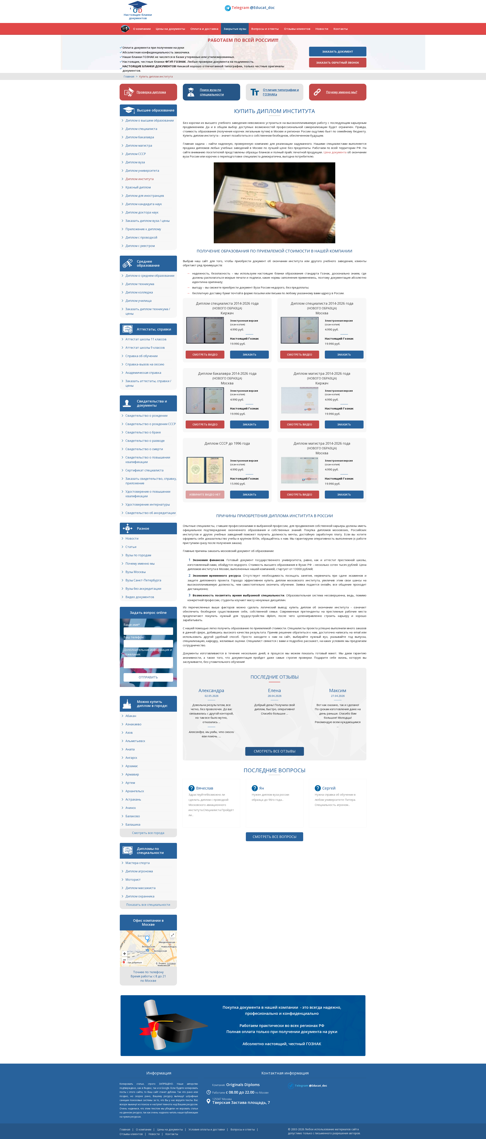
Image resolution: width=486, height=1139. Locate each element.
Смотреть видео (205, 354)
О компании (142, 29)
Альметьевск (135, 741)
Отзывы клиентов (297, 29)
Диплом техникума (139, 284)
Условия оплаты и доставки (207, 1129)
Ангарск (131, 758)
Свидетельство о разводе (145, 441)
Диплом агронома (139, 871)
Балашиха (132, 824)
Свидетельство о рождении (146, 415)
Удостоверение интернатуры (147, 504)
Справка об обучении (141, 356)
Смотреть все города (148, 833)
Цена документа (334, 152)
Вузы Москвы (135, 572)
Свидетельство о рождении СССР (150, 424)
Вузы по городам (138, 555)
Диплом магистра (138, 145)
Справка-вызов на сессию (144, 364)
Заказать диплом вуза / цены (147, 221)
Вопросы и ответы (265, 29)
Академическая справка (143, 373)
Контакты (341, 29)
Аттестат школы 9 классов (145, 347)
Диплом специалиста (141, 129)
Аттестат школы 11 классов (145, 339)
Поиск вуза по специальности (212, 92)
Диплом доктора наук (142, 212)
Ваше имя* (132, 625)
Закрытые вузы (235, 29)
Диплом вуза (135, 162)
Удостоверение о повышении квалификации (147, 493)
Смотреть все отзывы (274, 751)
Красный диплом (138, 187)
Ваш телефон (134, 637)
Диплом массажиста (140, 888)
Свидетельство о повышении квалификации (147, 459)
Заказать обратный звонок (337, 62)
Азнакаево (133, 724)
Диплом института (139, 179)
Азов (129, 732)
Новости (322, 29)
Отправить (148, 677)
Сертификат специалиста (144, 470)
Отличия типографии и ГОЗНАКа (281, 92)
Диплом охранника (139, 896)
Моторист (133, 879)
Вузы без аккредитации (143, 588)
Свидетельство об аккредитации (150, 513)
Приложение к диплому (143, 229)
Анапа (130, 749)
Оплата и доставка (204, 29)
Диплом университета (142, 170)
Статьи (130, 547)
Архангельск (134, 791)
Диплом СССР (135, 154)
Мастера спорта (137, 863)
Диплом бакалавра (139, 137)
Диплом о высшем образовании (149, 120)
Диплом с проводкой (141, 237)
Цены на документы (170, 29)
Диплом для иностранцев (144, 196)
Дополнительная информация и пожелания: (148, 652)
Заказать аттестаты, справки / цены (148, 383)
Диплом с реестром (140, 246)
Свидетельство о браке (143, 432)
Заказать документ (337, 51)
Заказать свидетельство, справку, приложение (151, 481)
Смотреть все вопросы (274, 836)
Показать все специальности (148, 905)
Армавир (132, 774)
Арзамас (131, 766)
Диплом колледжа (139, 292)
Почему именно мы (140, 563)
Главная (129, 76)
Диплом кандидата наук (143, 204)
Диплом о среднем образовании (149, 275)
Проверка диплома (151, 92)
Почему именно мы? (341, 92)
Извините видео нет (205, 494)
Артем (130, 783)
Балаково (132, 816)
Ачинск (130, 808)
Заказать (249, 354)
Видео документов (139, 597)
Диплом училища (138, 301)
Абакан (130, 716)
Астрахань (133, 799)
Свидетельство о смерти (144, 449)
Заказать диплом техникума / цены (147, 311)
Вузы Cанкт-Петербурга (143, 580)
